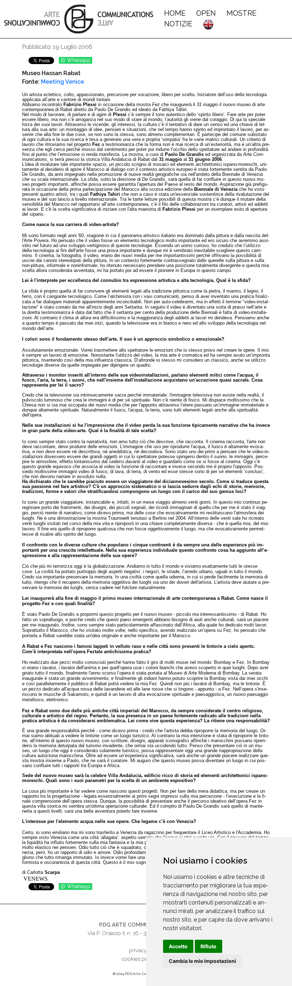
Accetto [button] (178, 946)
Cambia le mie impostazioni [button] (202, 961)
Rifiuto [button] (208, 946)
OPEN (206, 13)
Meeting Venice (62, 81)
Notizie (178, 24)
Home (175, 13)
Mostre (241, 13)
